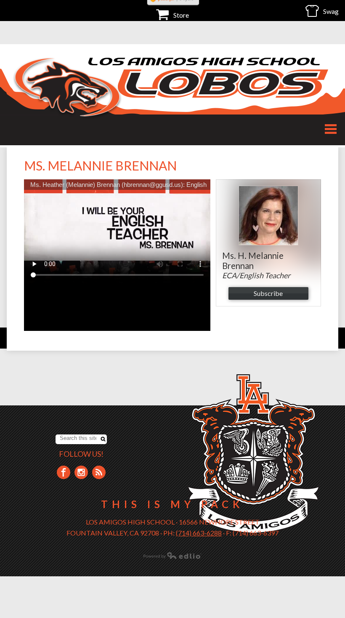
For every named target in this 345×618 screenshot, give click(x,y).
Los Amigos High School (205, 61)
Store (181, 15)
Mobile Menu (331, 129)
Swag (331, 11)
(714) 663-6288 (199, 533)
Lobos (223, 83)
